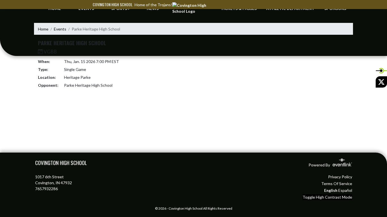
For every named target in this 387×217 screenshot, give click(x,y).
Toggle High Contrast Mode (327, 197)
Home (43, 29)
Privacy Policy (340, 176)
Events (60, 29)
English (330, 190)
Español (345, 190)
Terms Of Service (336, 183)
